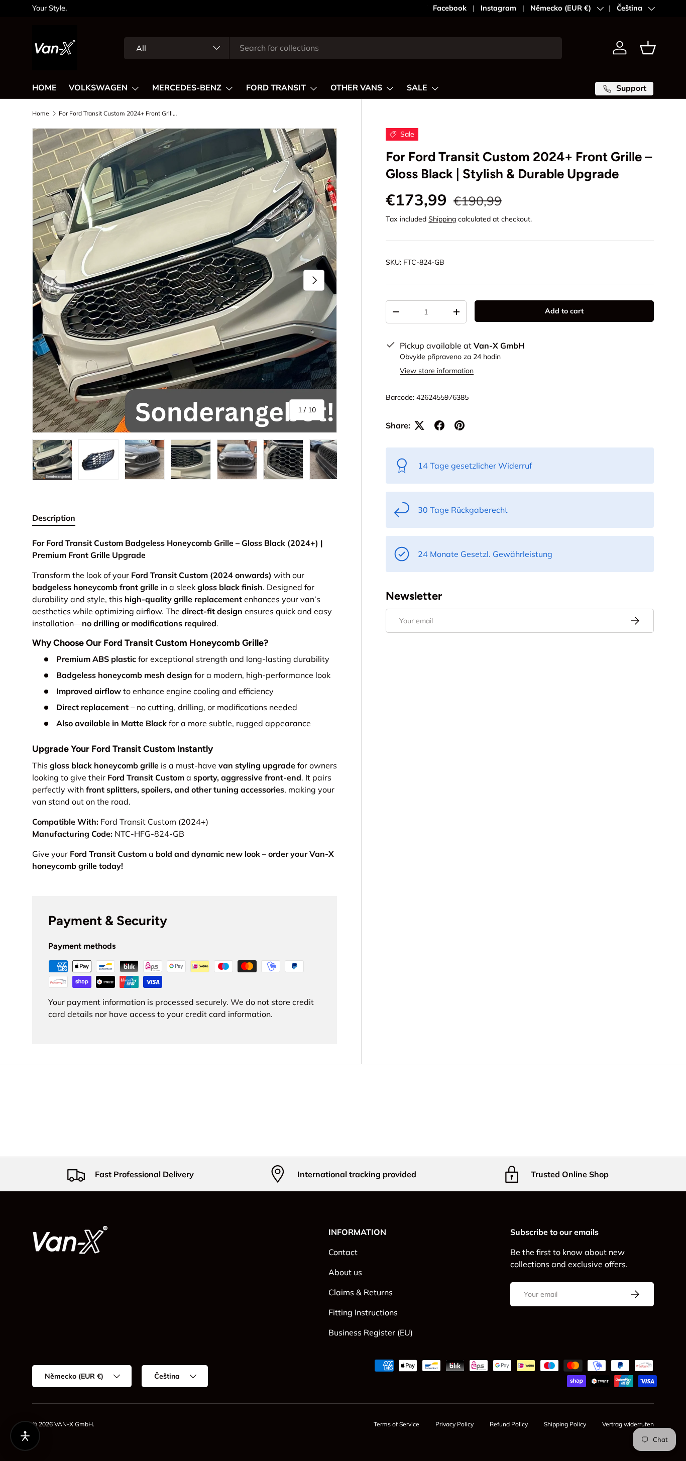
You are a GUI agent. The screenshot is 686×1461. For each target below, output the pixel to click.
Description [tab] (53, 518)
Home (40, 113)
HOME (44, 87)
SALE (417, 87)
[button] (648, 48)
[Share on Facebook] (439, 425)
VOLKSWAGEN (98, 87)
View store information (437, 370)
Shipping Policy (565, 1424)
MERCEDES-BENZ (186, 87)
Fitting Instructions (363, 1312)
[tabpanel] (184, 704)
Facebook (450, 8)
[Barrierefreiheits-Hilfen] (25, 1436)
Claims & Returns (360, 1292)
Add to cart (564, 310)
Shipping (442, 218)
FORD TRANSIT (276, 87)
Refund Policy (509, 1424)
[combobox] (343, 48)
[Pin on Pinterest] (459, 425)
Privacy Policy (454, 1424)
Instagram (498, 8)
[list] (184, 280)
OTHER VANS (356, 87)
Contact (343, 1252)
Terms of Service (396, 1424)
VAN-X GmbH (73, 1424)
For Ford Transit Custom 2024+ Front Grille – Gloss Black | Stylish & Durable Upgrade (119, 113)
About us (345, 1272)
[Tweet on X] (419, 425)
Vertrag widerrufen (628, 1424)
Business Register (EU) (370, 1332)
